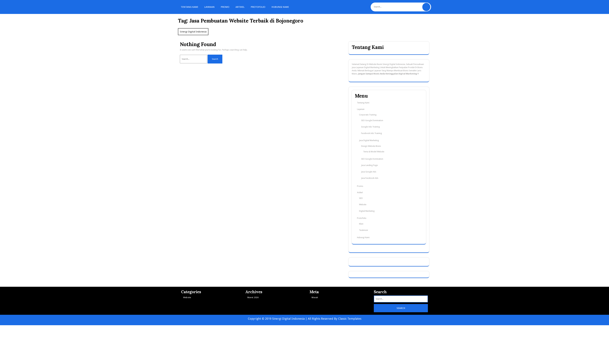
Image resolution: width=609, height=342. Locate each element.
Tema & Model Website (373, 151)
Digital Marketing (367, 211)
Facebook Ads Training (371, 133)
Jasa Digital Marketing (369, 140)
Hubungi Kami (280, 7)
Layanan (209, 7)
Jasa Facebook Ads (369, 178)
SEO (361, 198)
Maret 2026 (253, 297)
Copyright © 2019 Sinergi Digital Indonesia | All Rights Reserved (291, 318)
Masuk (315, 297)
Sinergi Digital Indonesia (193, 31)
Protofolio (258, 7)
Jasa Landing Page (369, 165)
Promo (225, 7)
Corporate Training (368, 115)
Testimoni (363, 230)
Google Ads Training (370, 127)
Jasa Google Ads (368, 172)
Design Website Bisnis (371, 146)
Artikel (240, 7)
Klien (361, 224)
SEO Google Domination (372, 120)
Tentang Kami (189, 7)
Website (362, 204)
